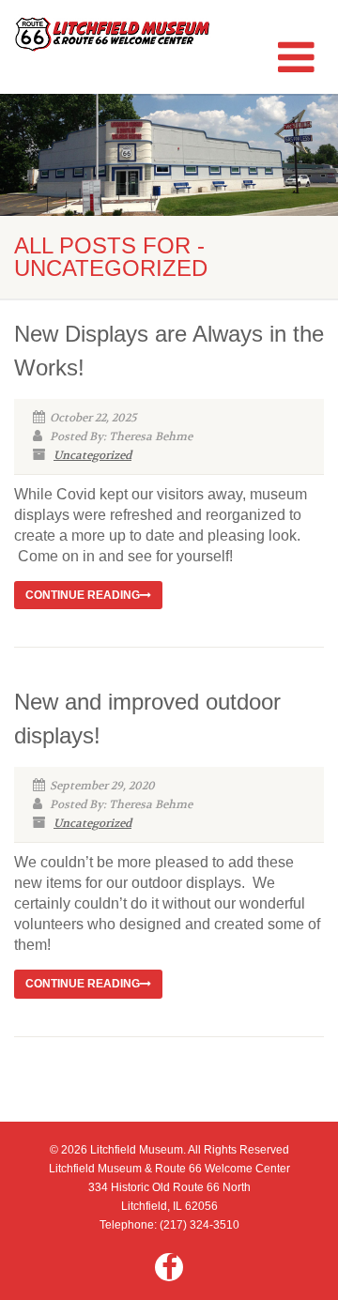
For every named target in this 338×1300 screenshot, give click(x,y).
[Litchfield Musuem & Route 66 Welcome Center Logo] (112, 34)
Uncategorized (92, 455)
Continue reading (82, 595)
